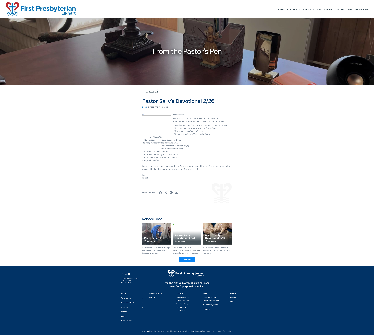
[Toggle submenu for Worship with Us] (142, 302)
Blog (145, 107)
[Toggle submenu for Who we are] (142, 298)
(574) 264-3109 (126, 282)
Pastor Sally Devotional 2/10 (215, 237)
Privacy (220, 331)
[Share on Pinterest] (171, 193)
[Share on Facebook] (160, 193)
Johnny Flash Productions (205, 331)
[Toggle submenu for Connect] (142, 307)
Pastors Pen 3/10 (155, 238)
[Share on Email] (176, 193)
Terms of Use (227, 331)
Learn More (151, 241)
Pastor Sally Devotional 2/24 (185, 237)
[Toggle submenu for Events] (142, 312)
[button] (122, 274)
